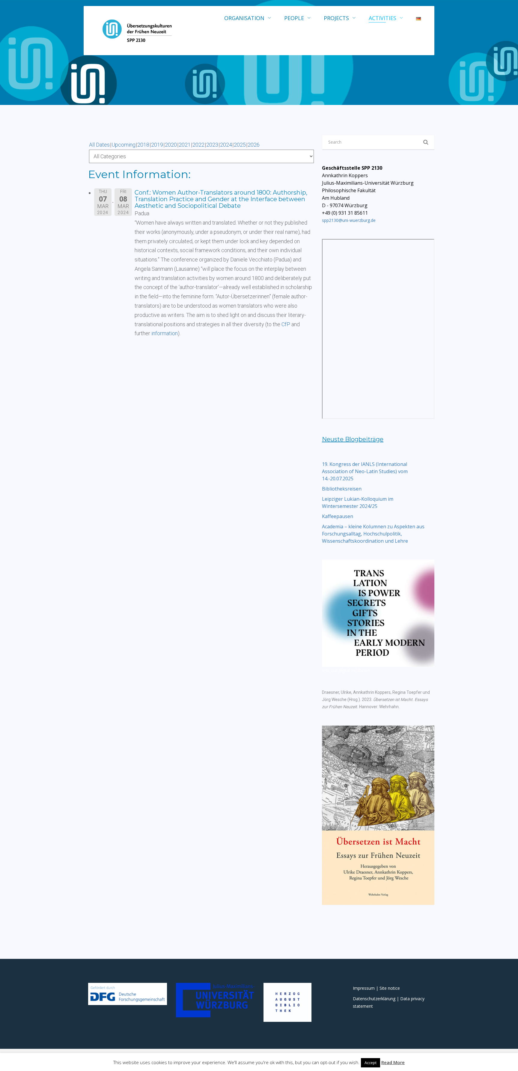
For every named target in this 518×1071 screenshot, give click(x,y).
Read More (393, 1062)
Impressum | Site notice (376, 988)
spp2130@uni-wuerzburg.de (349, 220)
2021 (185, 145)
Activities (382, 18)
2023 (212, 145)
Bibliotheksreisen (342, 488)
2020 (171, 145)
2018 (143, 145)
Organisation (244, 18)
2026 (254, 145)
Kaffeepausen (337, 516)
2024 (226, 145)
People (294, 18)
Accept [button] (371, 1062)
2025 (240, 145)
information (164, 333)
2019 (157, 145)
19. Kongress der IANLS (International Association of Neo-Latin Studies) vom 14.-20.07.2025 (365, 471)
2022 (198, 145)
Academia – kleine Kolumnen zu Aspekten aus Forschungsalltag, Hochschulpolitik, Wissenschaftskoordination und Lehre (373, 533)
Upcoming (123, 145)
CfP (285, 324)
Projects (336, 18)
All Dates (99, 145)
